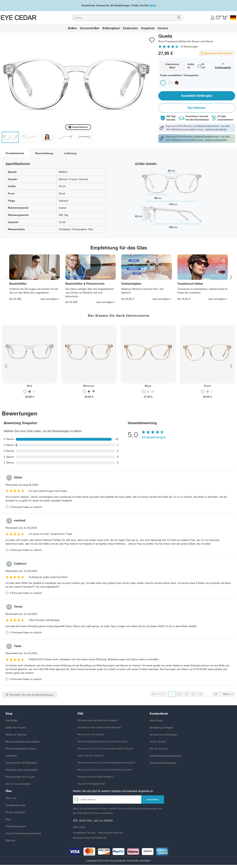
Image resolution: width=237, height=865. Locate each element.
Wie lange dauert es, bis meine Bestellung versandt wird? (106, 762)
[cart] (224, 18)
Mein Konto (156, 720)
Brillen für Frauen (16, 727)
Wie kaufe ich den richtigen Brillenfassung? (99, 727)
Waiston (89, 385)
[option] (29, 364)
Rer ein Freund (158, 748)
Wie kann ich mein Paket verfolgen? (96, 776)
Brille (153, 5)
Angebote (148, 28)
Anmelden (153, 799)
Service (163, 28)
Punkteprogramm (16, 826)
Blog (8, 819)
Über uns (11, 798)
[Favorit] (218, 18)
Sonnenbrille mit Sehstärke (21, 762)
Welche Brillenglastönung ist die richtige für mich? (103, 741)
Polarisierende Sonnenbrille (22, 769)
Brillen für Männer (16, 734)
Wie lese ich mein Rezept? (91, 734)
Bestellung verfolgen (161, 727)
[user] (212, 17)
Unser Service (158, 741)
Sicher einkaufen (15, 812)
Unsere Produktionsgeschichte (23, 833)
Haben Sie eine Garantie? (91, 755)
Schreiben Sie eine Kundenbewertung (30, 694)
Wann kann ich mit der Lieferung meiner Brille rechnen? (106, 748)
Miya (148, 385)
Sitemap (10, 840)
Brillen (72, 28)
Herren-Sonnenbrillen (18, 783)
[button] (230, 277)
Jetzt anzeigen (48, 298)
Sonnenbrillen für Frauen (20, 776)
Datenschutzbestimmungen (166, 755)
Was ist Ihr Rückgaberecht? (91, 784)
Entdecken (130, 28)
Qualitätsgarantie (16, 805)
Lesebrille (11, 755)
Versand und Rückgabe (163, 734)
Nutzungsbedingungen (163, 762)
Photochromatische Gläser (21, 748)
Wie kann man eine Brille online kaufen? (98, 720)
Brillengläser (111, 28)
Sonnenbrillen (90, 28)
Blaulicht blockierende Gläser (23, 741)
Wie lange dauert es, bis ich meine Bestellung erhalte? (105, 769)
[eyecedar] (23, 17)
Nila (29, 385)
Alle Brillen (12, 720)
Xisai (207, 385)
